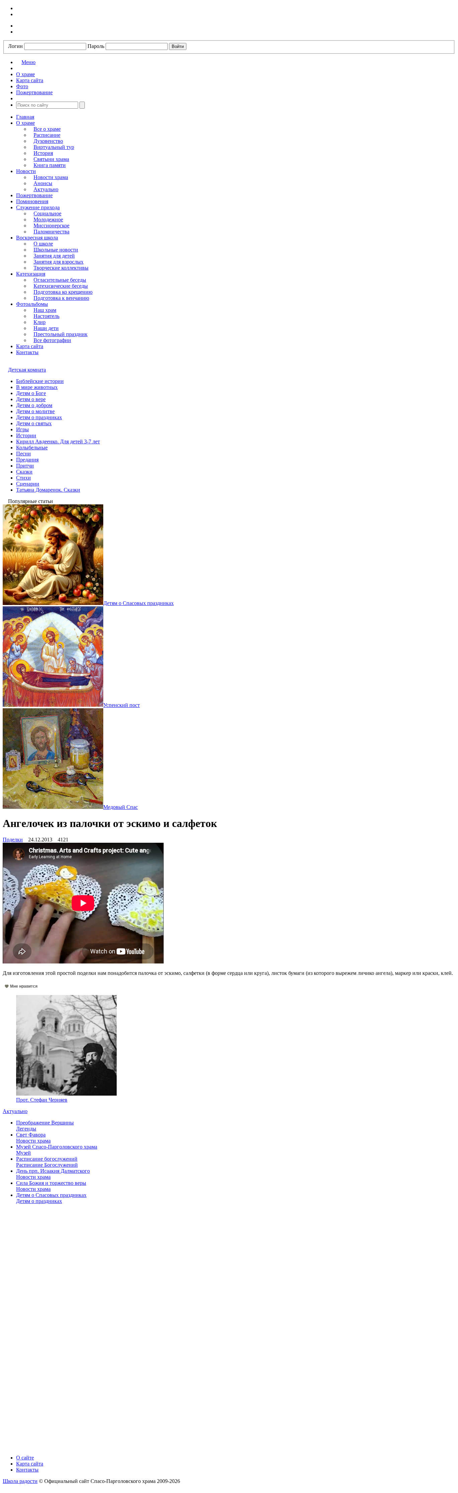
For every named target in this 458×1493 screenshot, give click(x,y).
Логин (15, 46)
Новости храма (51, 177)
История (43, 153)
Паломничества (51, 231)
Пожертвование (34, 195)
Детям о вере (31, 399)
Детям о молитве (35, 411)
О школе (43, 243)
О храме (25, 123)
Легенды (26, 1128)
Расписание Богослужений (47, 1165)
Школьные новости (56, 250)
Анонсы (43, 183)
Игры (22, 429)
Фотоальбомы (32, 304)
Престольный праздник (61, 334)
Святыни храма (51, 159)
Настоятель (46, 316)
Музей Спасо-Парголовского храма (56, 1147)
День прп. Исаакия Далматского (53, 1171)
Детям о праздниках (39, 417)
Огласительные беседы (60, 280)
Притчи (25, 465)
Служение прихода (38, 207)
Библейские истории (40, 381)
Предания (27, 459)
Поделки (13, 839)
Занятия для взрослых (58, 262)
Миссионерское (51, 225)
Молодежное (48, 219)
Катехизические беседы (61, 286)
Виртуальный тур (54, 147)
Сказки (24, 472)
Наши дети (46, 328)
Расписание (47, 135)
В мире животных (37, 387)
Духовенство (48, 141)
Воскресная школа (37, 237)
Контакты (27, 352)
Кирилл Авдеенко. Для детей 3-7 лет (58, 441)
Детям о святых (34, 423)
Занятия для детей (54, 256)
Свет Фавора (31, 1135)
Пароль (96, 46)
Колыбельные (32, 447)
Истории (26, 435)
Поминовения (32, 201)
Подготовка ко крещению (63, 292)
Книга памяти (50, 165)
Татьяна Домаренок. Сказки (48, 490)
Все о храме (47, 129)
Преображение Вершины (45, 1122)
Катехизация (30, 274)
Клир (40, 322)
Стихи (23, 478)
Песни (23, 453)
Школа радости (20, 1481)
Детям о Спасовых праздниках (51, 1195)
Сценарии (27, 484)
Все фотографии (52, 340)
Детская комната (27, 370)
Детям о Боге (31, 393)
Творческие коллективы (61, 268)
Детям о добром (34, 405)
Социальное (47, 213)
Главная (25, 117)
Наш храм (45, 310)
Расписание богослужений (46, 1159)
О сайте (25, 1457)
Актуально (46, 189)
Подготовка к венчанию (61, 298)
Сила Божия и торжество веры (51, 1183)
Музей (23, 1153)
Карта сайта (29, 346)
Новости (26, 171)
